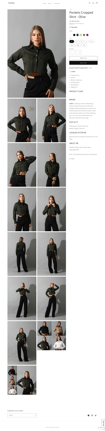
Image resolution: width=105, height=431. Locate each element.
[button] (50, 3)
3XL (78, 45)
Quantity (71, 49)
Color (71, 31)
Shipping (71, 23)
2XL (72, 45)
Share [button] (72, 159)
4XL (84, 45)
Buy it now (83, 63)
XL (91, 41)
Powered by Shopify (55, 427)
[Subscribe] (35, 415)
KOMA (50, 427)
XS (71, 41)
